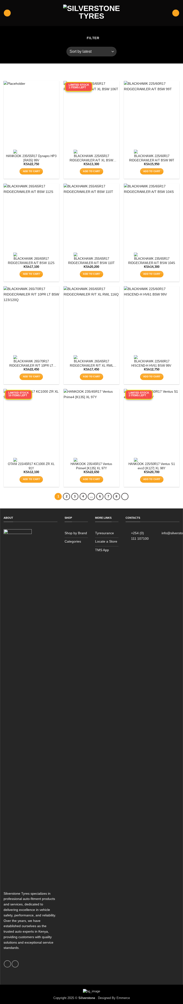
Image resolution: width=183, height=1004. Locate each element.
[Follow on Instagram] (15, 963)
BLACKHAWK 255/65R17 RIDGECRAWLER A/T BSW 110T (91, 261)
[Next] (124, 496)
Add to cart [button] (31, 171)
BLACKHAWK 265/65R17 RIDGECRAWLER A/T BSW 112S (31, 261)
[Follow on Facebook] (7, 963)
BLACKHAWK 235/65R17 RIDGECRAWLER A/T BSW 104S (151, 261)
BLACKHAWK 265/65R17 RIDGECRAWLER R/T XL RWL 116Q (91, 363)
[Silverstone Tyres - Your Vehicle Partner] (91, 13)
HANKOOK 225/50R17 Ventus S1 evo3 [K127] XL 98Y (151, 466)
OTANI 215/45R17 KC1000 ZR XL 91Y (31, 466)
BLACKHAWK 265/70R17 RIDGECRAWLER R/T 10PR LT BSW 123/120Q (31, 363)
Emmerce (123, 998)
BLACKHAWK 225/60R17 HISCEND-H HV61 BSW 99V (151, 363)
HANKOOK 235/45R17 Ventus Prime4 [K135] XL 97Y (91, 466)
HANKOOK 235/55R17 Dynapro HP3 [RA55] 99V (31, 158)
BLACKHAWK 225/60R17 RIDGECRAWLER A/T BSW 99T (151, 158)
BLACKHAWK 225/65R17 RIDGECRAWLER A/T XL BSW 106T (91, 158)
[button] (7, 13)
